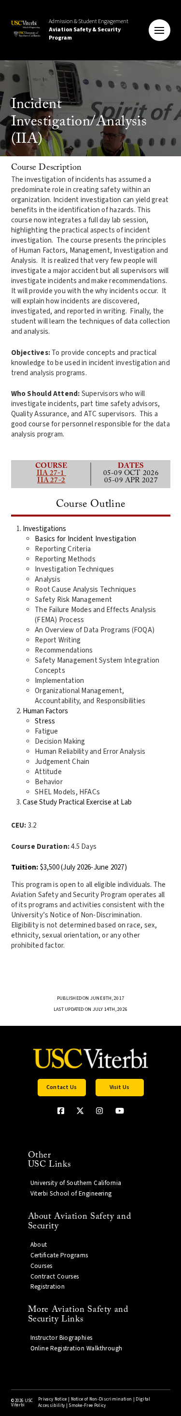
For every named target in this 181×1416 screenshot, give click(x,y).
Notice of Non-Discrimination (101, 1399)
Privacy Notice (52, 1399)
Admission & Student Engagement (88, 29)
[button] (159, 30)
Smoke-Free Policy (87, 1405)
